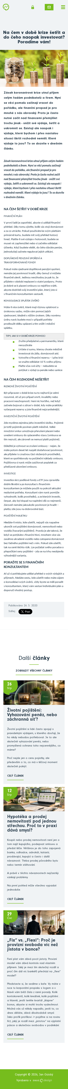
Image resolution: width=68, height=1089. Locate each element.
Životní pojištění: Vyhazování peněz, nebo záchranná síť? (32, 715)
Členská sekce (33, 7)
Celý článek (15, 776)
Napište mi (49, 7)
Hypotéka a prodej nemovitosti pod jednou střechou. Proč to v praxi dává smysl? (32, 824)
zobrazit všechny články (34, 671)
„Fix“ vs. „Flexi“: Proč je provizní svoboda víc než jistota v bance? (32, 945)
